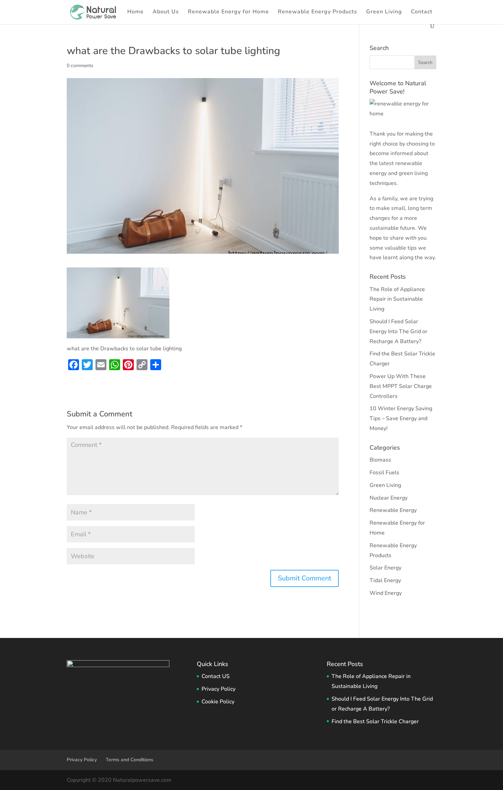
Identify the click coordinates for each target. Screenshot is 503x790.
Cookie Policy (218, 701)
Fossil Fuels (384, 472)
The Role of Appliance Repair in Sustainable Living (397, 299)
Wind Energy (386, 593)
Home (135, 12)
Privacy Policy (218, 689)
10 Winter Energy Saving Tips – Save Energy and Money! (401, 418)
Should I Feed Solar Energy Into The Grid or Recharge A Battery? (398, 331)
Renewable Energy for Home (228, 12)
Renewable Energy (393, 510)
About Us (166, 12)
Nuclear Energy (389, 498)
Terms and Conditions (129, 759)
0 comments (80, 65)
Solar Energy (385, 568)
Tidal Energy (385, 580)
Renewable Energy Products (317, 12)
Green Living (384, 12)
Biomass (380, 460)
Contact (422, 12)
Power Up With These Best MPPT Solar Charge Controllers (401, 386)
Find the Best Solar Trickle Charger (375, 721)
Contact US (216, 676)
